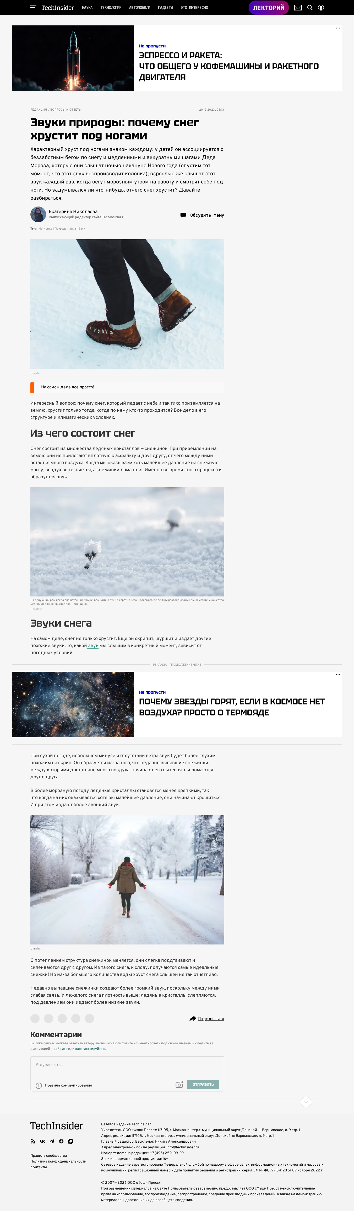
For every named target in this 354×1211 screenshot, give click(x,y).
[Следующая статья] (177, 1102)
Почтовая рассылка (298, 7)
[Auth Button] (321, 7)
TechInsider (57, 7)
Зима (72, 229)
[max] (70, 1141)
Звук (82, 229)
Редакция (38, 110)
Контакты (38, 1167)
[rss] (33, 1141)
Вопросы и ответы (65, 110)
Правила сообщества (48, 1156)
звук (93, 646)
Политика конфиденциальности (58, 1161)
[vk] (42, 1141)
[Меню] (33, 7)
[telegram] (52, 1141)
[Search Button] (310, 7)
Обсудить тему (207, 215)
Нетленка (45, 229)
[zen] (61, 1141)
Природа (61, 229)
